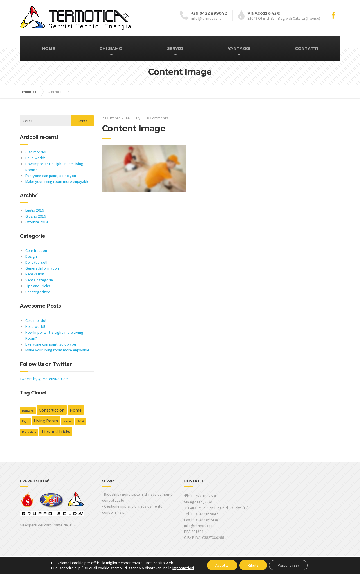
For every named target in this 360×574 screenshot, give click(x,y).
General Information (42, 268)
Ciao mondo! (35, 151)
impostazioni (183, 567)
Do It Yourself (36, 262)
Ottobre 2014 (36, 222)
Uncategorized (37, 291)
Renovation (29, 432)
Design (31, 256)
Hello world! (35, 157)
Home (76, 410)
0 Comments (157, 117)
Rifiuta (253, 565)
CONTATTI (306, 48)
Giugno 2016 (35, 216)
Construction (36, 250)
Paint (80, 421)
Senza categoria (39, 279)
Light (25, 421)
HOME (48, 48)
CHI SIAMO (111, 48)
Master (67, 421)
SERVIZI (175, 48)
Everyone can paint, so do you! (51, 175)
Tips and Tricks (37, 285)
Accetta (222, 565)
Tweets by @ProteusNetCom (44, 378)
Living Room (46, 420)
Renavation (34, 274)
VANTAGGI (239, 48)
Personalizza (288, 565)
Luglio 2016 (34, 210)
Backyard (27, 410)
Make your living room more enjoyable (57, 181)
